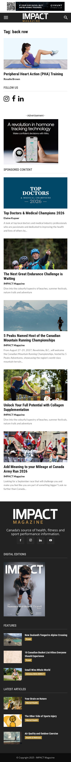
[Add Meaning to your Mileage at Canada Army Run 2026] (35, 446)
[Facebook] (20, 540)
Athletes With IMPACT (35, 674)
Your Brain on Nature (36, 698)
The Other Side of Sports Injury (41, 716)
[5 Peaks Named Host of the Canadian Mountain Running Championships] (35, 315)
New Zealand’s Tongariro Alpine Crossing (46, 635)
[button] (6, 17)
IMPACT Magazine (14, 283)
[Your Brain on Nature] (13, 703)
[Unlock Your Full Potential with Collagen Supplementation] (35, 384)
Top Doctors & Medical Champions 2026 (34, 213)
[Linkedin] (40, 540)
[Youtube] (50, 540)
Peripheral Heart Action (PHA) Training (33, 74)
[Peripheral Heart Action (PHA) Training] (35, 53)
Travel (28, 639)
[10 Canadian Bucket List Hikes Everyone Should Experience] (13, 657)
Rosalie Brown (12, 79)
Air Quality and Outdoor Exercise (41, 733)
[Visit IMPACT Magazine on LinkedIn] (21, 100)
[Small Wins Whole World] (13, 674)
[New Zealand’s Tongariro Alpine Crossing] (13, 639)
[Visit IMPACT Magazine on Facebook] (14, 100)
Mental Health (32, 703)
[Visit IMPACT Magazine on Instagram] (6, 100)
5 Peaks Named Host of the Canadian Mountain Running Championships (32, 337)
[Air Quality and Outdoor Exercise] (13, 738)
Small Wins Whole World (37, 669)
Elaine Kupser (11, 218)
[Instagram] (30, 540)
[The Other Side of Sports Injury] (13, 720)
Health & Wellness (33, 737)
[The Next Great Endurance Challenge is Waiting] (35, 253)
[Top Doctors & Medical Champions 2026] (35, 192)
